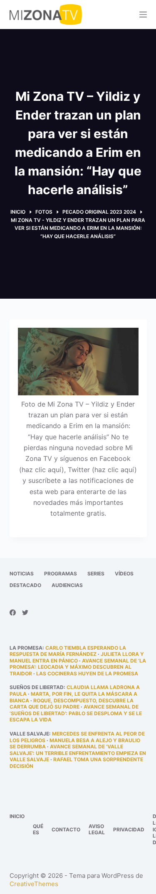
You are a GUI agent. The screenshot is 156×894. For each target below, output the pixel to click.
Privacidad (128, 829)
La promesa (26, 648)
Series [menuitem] (95, 573)
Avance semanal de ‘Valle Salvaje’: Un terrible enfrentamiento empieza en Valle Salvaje (78, 752)
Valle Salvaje (29, 734)
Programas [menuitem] (60, 573)
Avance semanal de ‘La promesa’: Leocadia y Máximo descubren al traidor (78, 667)
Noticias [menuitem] (22, 573)
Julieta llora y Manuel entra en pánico (77, 657)
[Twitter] (25, 612)
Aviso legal (97, 829)
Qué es (38, 829)
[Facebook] (13, 612)
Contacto (66, 829)
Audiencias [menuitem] (67, 585)
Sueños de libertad (37, 687)
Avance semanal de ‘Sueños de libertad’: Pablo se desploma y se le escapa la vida (76, 713)
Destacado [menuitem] (25, 585)
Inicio (17, 816)
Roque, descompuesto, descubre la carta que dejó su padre (72, 703)
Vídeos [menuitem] (124, 573)
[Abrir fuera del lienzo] (143, 14)
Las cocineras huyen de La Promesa (87, 673)
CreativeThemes (34, 884)
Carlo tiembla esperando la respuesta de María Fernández (68, 651)
